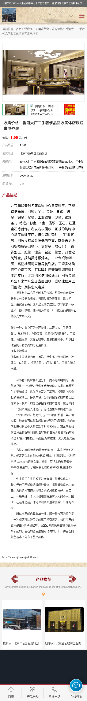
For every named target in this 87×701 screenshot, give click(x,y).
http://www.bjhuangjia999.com (20, 557)
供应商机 (29, 29)
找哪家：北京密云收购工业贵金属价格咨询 (46, 643)
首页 (19, 29)
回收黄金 (43, 29)
